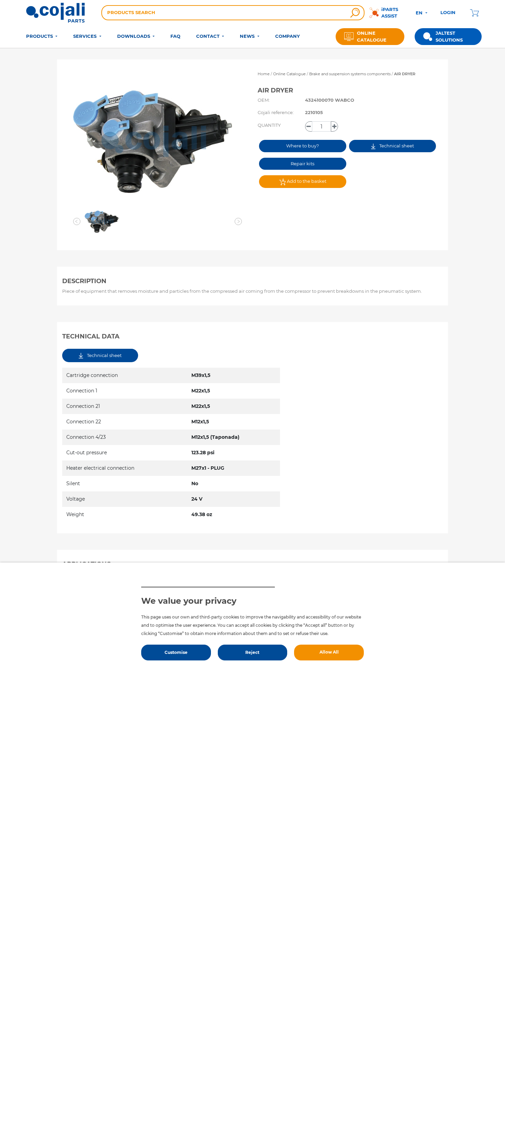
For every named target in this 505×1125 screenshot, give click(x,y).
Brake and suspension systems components (350, 73)
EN (420, 12)
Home (264, 73)
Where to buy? (302, 145)
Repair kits (302, 163)
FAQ (175, 36)
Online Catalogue (289, 73)
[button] (77, 221)
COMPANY (287, 36)
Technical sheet (396, 145)
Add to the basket (306, 181)
